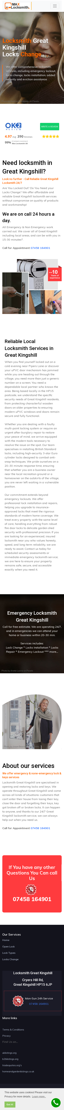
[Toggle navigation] (54, 6)
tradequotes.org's (12, 1065)
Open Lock (8, 946)
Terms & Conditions (13, 1029)
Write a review (49, 126)
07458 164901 (40, 248)
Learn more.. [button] (39, 1096)
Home (5, 940)
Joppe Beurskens (21, 746)
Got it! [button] (10, 1104)
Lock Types (8, 952)
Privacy (6, 1035)
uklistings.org (9, 1052)
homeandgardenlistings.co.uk (18, 1071)
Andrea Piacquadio (20, 101)
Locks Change (10, 959)
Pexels (35, 101)
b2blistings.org (10, 1058)
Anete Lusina (19, 311)
